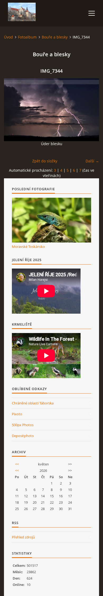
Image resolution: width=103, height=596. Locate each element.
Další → (92, 160)
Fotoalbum (27, 37)
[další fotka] (90, 109)
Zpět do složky (44, 160)
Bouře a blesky (55, 37)
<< (17, 464)
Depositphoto (23, 435)
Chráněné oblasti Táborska (33, 403)
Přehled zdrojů (23, 537)
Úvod (8, 37)
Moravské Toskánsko (28, 246)
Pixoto (17, 414)
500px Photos (23, 424)
